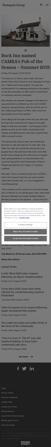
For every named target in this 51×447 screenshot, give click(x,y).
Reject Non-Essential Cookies (25, 232)
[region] (25, 223)
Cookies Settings (25, 225)
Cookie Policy (24, 218)
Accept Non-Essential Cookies (25, 238)
